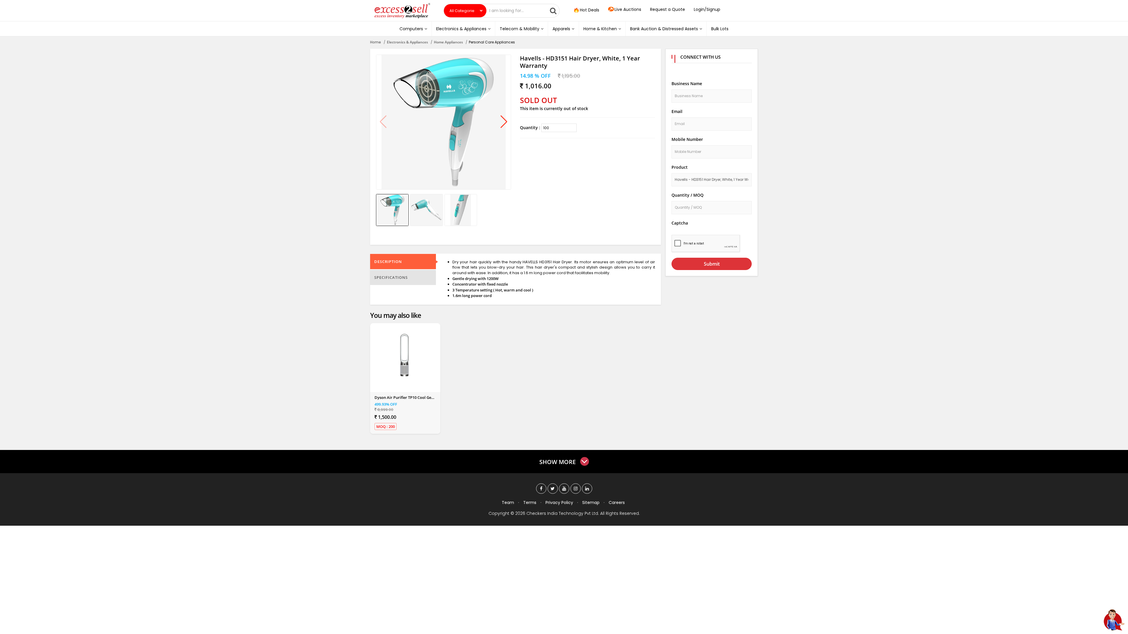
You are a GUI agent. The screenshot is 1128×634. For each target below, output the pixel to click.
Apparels (561, 29)
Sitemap (591, 502)
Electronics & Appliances (461, 29)
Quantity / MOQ (688, 195)
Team (508, 502)
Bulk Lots (719, 29)
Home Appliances (448, 42)
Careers (617, 502)
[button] (504, 122)
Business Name (687, 83)
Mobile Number (687, 139)
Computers (411, 29)
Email (677, 111)
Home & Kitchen (600, 29)
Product (680, 167)
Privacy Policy (559, 502)
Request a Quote (667, 9)
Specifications (391, 277)
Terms (529, 502)
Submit (712, 264)
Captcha (680, 223)
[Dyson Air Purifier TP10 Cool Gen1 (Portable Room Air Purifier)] (405, 355)
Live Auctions (628, 9)
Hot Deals (589, 10)
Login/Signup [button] (707, 9)
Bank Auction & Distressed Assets (664, 29)
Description (388, 261)
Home (375, 42)
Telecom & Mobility (519, 29)
